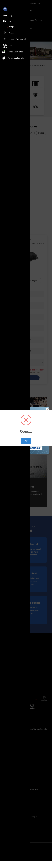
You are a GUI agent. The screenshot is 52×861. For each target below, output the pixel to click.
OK (26, 441)
